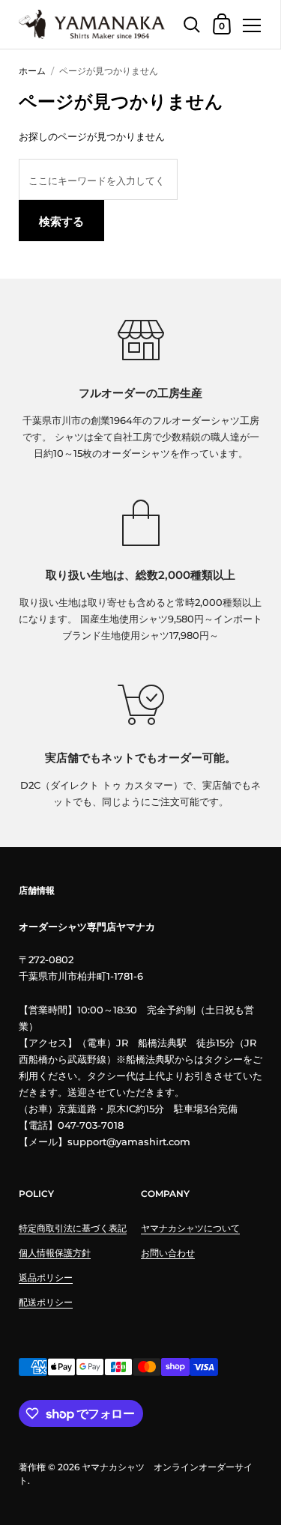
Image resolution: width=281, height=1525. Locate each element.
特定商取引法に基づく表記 (73, 1228)
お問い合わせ (168, 1252)
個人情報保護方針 (55, 1252)
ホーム (32, 70)
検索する (61, 221)
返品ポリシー (46, 1277)
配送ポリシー (46, 1302)
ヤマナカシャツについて (190, 1228)
